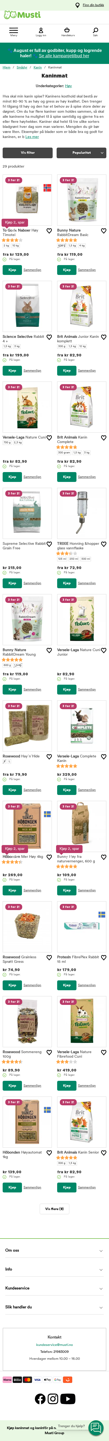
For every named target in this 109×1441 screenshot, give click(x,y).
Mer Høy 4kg (23, 857)
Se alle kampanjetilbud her (64, 56)
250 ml (74, 559)
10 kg (15, 245)
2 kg (6, 245)
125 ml (62, 559)
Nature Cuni (24, 438)
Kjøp (12, 270)
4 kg (82, 245)
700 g (7, 442)
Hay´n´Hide (21, 756)
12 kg (82, 346)
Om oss (12, 1251)
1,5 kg (72, 245)
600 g (61, 245)
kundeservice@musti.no (54, 1345)
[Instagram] (52, 1399)
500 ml (85, 559)
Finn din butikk (93, 5)
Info (8, 1270)
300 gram (64, 452)
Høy (68, 86)
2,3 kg (18, 442)
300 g (61, 346)
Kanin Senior (78, 1153)
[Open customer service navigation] (96, 1428)
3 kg (17, 346)
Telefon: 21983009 (54, 1352)
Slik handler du (18, 1307)
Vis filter (28, 153)
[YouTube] (67, 1399)
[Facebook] (40, 1399)
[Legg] (49, 231)
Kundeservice (17, 1288)
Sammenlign (32, 270)
